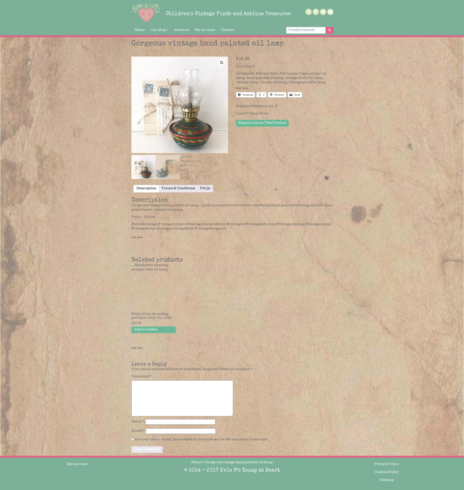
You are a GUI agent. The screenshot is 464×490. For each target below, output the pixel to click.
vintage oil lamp (273, 82)
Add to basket (146, 329)
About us (181, 30)
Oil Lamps (289, 73)
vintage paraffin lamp (307, 82)
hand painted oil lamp (265, 78)
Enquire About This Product (262, 123)
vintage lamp (247, 82)
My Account (205, 30)
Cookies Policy (386, 472)
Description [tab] (146, 188)
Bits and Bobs (267, 73)
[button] (222, 62)
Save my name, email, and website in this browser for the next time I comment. (201, 439)
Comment (141, 376)
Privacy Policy (386, 464)
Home (139, 30)
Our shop (158, 30)
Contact (227, 30)
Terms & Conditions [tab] (178, 188)
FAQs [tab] (205, 188)
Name (138, 421)
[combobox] (306, 30)
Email (138, 431)
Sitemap (387, 480)
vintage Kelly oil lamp (304, 78)
